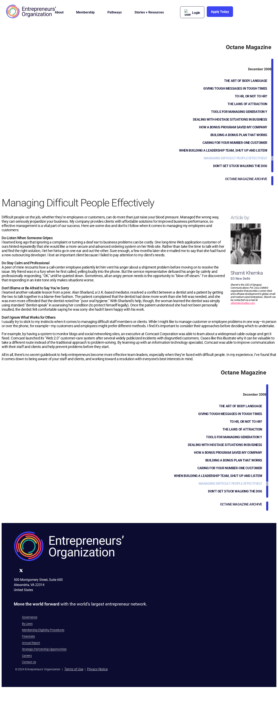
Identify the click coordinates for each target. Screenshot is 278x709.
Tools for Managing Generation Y (239, 112)
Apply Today (220, 12)
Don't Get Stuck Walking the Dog (240, 166)
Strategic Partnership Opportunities (44, 649)
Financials (28, 636)
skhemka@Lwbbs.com (243, 303)
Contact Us (29, 662)
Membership (85, 12)
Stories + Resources (149, 12)
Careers (27, 655)
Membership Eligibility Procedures (43, 630)
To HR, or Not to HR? (251, 96)
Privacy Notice (97, 669)
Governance (29, 617)
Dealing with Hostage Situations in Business (230, 119)
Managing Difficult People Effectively (235, 158)
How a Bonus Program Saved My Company (233, 127)
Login (196, 13)
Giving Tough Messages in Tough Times (235, 88)
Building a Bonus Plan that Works (238, 135)
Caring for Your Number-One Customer (234, 143)
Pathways (114, 12)
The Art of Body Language (245, 81)
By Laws (27, 623)
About (59, 12)
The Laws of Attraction (247, 104)
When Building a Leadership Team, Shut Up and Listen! (223, 150)
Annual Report (31, 642)
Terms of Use (73, 669)
